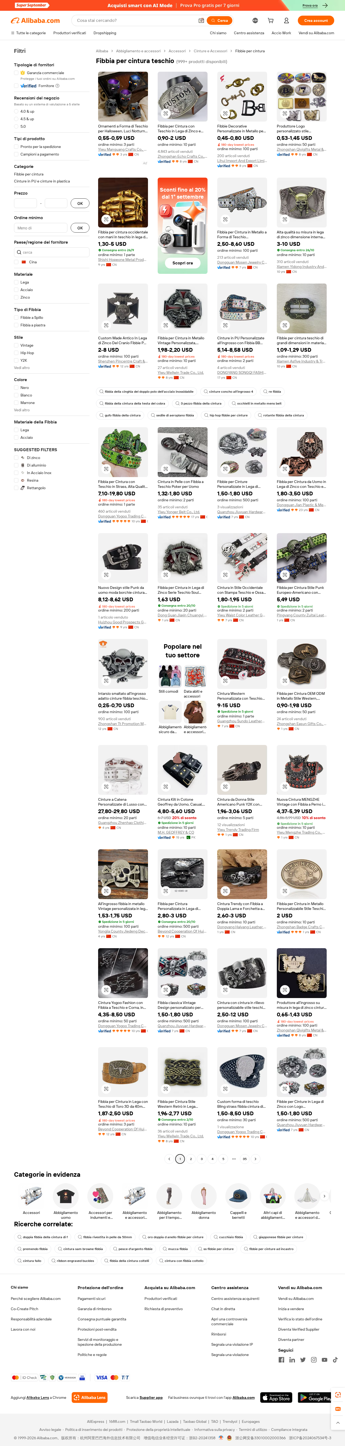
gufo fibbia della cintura (123, 415)
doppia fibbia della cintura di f (45, 1237)
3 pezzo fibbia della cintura (201, 403)
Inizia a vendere (291, 1309)
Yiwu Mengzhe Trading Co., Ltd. (302, 832)
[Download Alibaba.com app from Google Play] (316, 1397)
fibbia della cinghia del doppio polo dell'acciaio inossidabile (149, 392)
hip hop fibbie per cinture (229, 415)
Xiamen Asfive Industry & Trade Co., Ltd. (302, 361)
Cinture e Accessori (210, 51)
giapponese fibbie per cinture (281, 1237)
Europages (251, 1421)
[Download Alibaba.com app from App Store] (276, 1397)
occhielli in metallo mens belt (259, 403)
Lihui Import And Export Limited (242, 160)
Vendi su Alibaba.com (296, 1298)
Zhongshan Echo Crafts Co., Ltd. (183, 156)
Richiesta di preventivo (163, 1309)
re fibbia (275, 392)
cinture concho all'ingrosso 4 (231, 392)
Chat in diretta (223, 1309)
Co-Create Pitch (24, 1309)
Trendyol (230, 1421)
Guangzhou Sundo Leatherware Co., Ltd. (242, 721)
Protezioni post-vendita (97, 1329)
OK (80, 203)
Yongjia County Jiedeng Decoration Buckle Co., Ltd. (123, 931)
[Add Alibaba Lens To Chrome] (90, 1397)
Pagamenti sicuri (91, 1298)
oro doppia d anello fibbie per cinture (175, 1237)
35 (245, 1159)
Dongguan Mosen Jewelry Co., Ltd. (242, 262)
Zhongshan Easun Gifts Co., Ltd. (302, 724)
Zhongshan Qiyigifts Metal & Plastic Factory (302, 149)
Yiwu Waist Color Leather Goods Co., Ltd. (242, 615)
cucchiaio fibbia (231, 1237)
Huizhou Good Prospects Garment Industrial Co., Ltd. (123, 622)
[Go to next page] (255, 1159)
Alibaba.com (244, 1397)
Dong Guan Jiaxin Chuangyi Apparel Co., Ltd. (183, 615)
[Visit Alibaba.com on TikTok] (335, 1360)
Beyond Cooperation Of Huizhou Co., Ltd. (183, 931)
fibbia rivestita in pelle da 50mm (107, 1237)
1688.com (117, 1421)
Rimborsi (218, 1334)
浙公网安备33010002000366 (260, 1438)
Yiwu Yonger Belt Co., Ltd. (179, 512)
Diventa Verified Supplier (298, 1329)
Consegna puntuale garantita (102, 1319)
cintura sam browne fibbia (83, 1249)
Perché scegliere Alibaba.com (36, 1298)
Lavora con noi (23, 1329)
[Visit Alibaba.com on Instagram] (313, 1360)
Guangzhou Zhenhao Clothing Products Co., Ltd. (123, 822)
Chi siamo (19, 1287)
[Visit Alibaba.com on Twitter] (303, 1360)
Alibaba (102, 51)
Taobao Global (194, 1421)
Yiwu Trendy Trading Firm (238, 829)
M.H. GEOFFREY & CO (176, 832)
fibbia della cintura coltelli (129, 1261)
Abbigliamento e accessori (138, 51)
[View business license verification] (221, 1438)
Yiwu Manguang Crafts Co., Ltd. (123, 149)
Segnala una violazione (230, 1354)
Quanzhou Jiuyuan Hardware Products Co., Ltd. (242, 512)
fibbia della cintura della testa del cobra (135, 403)
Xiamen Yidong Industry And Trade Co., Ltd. (302, 266)
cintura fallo (32, 1261)
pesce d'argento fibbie (136, 1249)
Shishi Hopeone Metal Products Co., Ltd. (123, 259)
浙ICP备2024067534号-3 (310, 1438)
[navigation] (51, 605)
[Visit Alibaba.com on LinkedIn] (292, 1360)
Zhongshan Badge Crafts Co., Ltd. (302, 927)
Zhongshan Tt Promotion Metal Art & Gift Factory (123, 724)
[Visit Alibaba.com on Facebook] (281, 1360)
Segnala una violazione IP (232, 1344)
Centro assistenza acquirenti (235, 1298)
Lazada (172, 1421)
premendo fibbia (35, 1249)
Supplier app (151, 1397)
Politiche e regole (92, 1354)
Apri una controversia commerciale (229, 1321)
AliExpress (95, 1421)
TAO (214, 1421)
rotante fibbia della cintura (283, 415)
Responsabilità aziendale (31, 1319)
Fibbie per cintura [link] (250, 51)
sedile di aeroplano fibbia (175, 415)
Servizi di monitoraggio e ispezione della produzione (100, 1342)
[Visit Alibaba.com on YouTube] (324, 1360)
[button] (201, 20)
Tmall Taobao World (146, 1421)
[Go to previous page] (169, 1159)
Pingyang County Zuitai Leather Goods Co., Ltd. (302, 615)
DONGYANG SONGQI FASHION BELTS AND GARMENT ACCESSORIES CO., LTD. (242, 372)
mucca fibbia (178, 1249)
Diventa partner (291, 1339)
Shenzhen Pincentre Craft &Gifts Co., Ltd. (123, 361)
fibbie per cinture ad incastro (271, 1249)
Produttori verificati (160, 1298)
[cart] (272, 21)
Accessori (177, 51)
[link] (338, 1395)
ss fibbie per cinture (218, 1249)
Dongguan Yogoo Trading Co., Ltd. (123, 516)
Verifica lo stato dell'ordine (300, 1319)
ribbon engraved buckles (75, 1261)
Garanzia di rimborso (95, 1309)
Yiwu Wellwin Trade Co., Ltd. (181, 372)
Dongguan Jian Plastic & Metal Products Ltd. (302, 505)
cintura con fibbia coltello (184, 1261)
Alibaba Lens (37, 1397)
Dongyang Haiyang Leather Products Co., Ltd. (242, 927)
